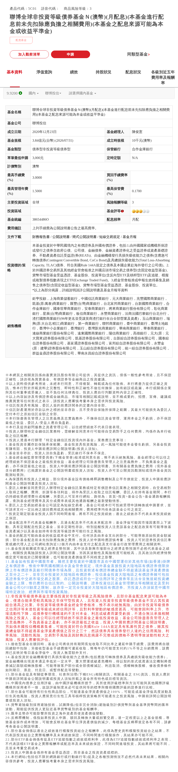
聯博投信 (52, 93)
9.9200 (13, 93)
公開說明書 (61, 237)
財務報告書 (41, 237)
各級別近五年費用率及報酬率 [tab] (163, 77)
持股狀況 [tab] (103, 72)
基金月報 (130, 237)
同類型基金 (137, 54)
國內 (32, 93)
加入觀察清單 (29, 54)
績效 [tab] (74, 72)
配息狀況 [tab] (133, 72)
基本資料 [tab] (14, 72)
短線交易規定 (109, 237)
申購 (70, 54)
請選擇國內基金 (81, 93)
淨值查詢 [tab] (44, 72)
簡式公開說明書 (84, 237)
